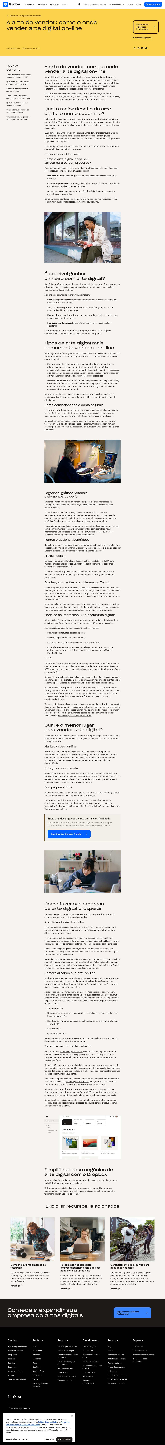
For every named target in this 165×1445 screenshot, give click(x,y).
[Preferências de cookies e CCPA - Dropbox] (39, 1427)
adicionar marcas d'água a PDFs (77, 1092)
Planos (35, 1379)
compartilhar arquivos (101, 1188)
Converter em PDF (64, 1381)
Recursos (11, 1359)
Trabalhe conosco (140, 1351)
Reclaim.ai (36, 1375)
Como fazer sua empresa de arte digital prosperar (17, 111)
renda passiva (79, 287)
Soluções (11, 1363)
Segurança (12, 1367)
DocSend (36, 1367)
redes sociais (70, 564)
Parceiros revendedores (117, 1375)
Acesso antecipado (15, 1371)
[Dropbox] (13, 4)
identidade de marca (94, 199)
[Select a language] (79, 4)
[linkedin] (142, 48)
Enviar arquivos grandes (67, 1346)
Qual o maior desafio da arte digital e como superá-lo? (17, 83)
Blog (109, 1346)
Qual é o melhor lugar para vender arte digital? (17, 104)
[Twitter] (9, 1397)
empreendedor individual (68, 83)
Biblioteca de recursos (117, 1359)
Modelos (11, 1375)
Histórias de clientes (116, 1355)
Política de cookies (90, 1361)
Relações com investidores (143, 1355)
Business (36, 1355)
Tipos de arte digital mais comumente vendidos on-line (18, 97)
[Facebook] (14, 1397)
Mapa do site (87, 1376)
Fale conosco (87, 1351)
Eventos (111, 1351)
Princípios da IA (88, 1372)
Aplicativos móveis (15, 1351)
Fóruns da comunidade (117, 1367)
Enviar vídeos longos (65, 1351)
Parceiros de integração (117, 1379)
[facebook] (138, 48)
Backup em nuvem (65, 1368)
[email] (146, 48)
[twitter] (134, 48)
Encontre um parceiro (116, 1383)
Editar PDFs (62, 1372)
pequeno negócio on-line (71, 1051)
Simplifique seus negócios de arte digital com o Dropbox (18, 118)
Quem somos (138, 1346)
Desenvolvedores (114, 1363)
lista (92, 981)
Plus (34, 1346)
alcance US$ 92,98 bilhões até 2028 (74, 715)
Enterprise (36, 1359)
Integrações (12, 1355)
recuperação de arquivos (77, 1081)
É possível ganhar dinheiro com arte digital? (17, 90)
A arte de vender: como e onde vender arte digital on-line (18, 76)
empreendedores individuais (68, 518)
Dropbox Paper (85, 984)
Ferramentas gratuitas (17, 1379)
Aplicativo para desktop (17, 1346)
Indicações (112, 1371)
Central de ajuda (89, 1346)
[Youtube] (20, 1397)
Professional (37, 1351)
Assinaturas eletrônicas (66, 1376)
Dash (34, 1363)
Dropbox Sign (38, 1371)
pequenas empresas (93, 515)
